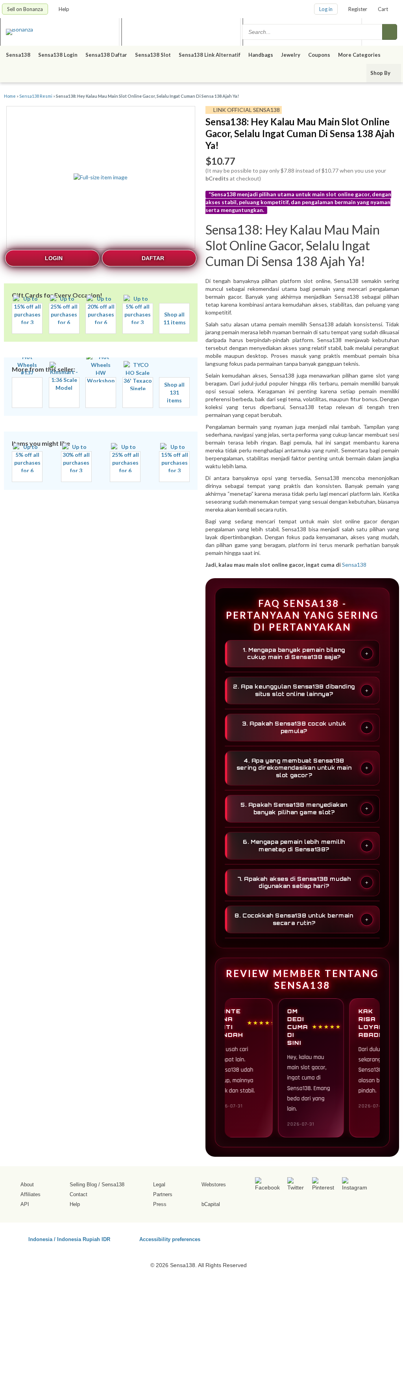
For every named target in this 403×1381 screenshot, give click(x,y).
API (24, 1204)
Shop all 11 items (174, 318)
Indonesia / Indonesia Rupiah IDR (69, 1239)
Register (357, 9)
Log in (326, 9)
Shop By (381, 73)
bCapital (211, 1204)
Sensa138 (18, 55)
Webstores (214, 1184)
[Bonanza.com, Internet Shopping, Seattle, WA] (331, 1237)
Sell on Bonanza (25, 9)
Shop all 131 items (174, 392)
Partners (162, 1194)
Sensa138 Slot (153, 55)
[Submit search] (389, 32)
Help (64, 9)
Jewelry (290, 55)
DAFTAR (153, 258)
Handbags (260, 55)
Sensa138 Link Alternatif (209, 55)
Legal (159, 1184)
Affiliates (30, 1194)
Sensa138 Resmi (35, 96)
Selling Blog (83, 1184)
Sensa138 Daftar (106, 55)
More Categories (360, 55)
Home (10, 96)
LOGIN (54, 258)
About (27, 1184)
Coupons (319, 55)
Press (159, 1204)
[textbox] (313, 32)
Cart (383, 9)
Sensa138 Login (58, 55)
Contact (78, 1194)
